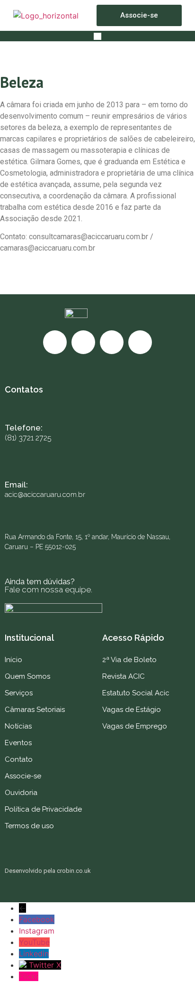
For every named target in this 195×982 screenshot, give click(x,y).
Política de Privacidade (43, 809)
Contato (19, 759)
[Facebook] (55, 342)
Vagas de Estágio (131, 709)
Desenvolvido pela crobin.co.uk (48, 870)
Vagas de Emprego (134, 726)
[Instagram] (83, 342)
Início (13, 659)
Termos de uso (29, 826)
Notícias (18, 726)
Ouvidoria (21, 792)
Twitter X (45, 965)
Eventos (18, 743)
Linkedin (34, 953)
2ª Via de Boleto (129, 659)
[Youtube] (112, 342)
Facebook (36, 919)
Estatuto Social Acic (135, 693)
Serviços (19, 693)
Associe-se (23, 776)
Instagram (36, 930)
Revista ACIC (123, 676)
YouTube (34, 942)
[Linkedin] (140, 342)
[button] (97, 36)
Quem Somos (27, 676)
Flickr (28, 976)
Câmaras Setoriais (35, 709)
